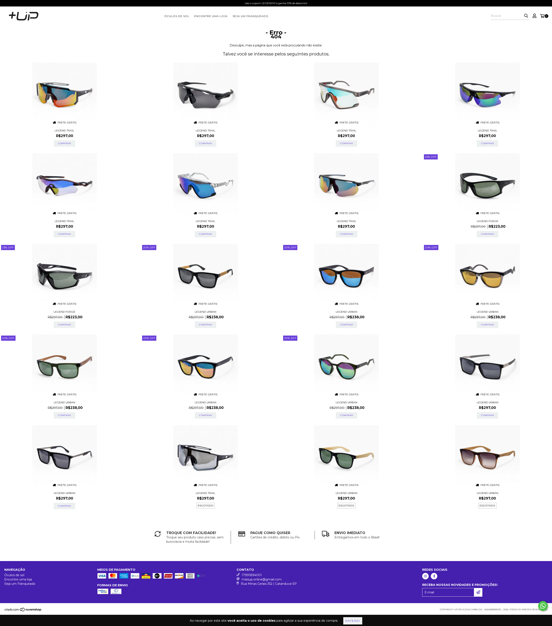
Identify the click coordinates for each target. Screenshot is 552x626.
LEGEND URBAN (205, 311)
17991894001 (252, 575)
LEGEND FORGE (487, 221)
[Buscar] (526, 16)
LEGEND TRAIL (64, 130)
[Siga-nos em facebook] (434, 576)
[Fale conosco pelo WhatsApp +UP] (543, 606)
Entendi (352, 620)
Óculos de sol (176, 16)
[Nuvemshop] (23, 610)
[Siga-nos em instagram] (425, 576)
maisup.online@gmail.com (262, 579)
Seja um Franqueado (250, 16)
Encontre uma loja (211, 16)
